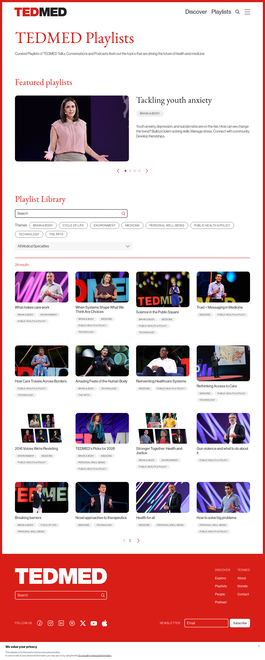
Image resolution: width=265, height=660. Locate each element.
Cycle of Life (73, 225)
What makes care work (32, 307)
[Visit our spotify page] (72, 623)
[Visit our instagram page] (50, 623)
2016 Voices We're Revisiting (36, 449)
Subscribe (240, 623)
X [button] (259, 646)
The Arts (56, 234)
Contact (243, 594)
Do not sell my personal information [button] (94, 655)
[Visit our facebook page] (39, 623)
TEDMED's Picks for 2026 (95, 449)
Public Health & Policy (212, 225)
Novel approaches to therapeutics (101, 518)
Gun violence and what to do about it (222, 451)
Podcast (221, 602)
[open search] (237, 12)
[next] (147, 171)
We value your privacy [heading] (21, 647)
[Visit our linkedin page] (61, 623)
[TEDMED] (40, 11)
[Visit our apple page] (104, 623)
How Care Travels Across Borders (41, 381)
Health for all (145, 518)
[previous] (118, 171)
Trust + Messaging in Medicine (220, 307)
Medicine (132, 225)
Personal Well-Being (166, 225)
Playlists (221, 11)
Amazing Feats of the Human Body (101, 381)
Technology (29, 234)
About (241, 578)
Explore (220, 578)
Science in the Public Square (157, 312)
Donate (242, 586)
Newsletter (170, 623)
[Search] (123, 213)
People (220, 594)
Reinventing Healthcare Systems (161, 381)
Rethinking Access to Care (217, 386)
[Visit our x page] (83, 623)
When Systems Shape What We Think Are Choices (100, 309)
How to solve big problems (217, 518)
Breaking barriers (28, 518)
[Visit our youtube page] (93, 623)
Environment (105, 225)
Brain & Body (150, 113)
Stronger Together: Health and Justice (159, 451)
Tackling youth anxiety (174, 100)
